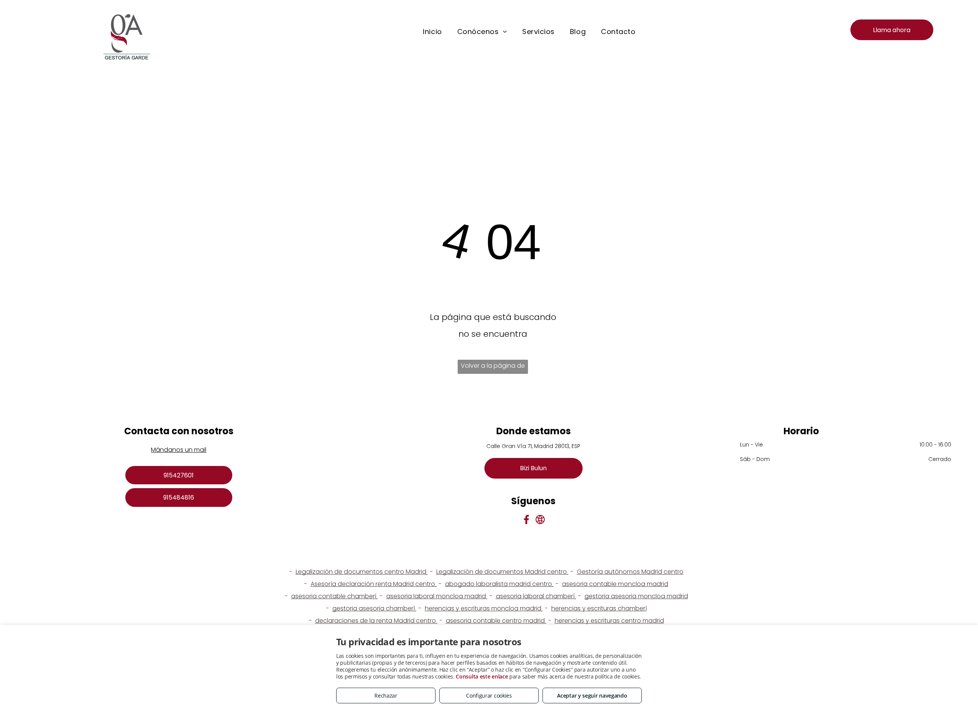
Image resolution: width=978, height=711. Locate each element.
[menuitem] (432, 32)
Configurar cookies (489, 695)
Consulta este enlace (482, 676)
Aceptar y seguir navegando (592, 695)
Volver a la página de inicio (493, 367)
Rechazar (385, 695)
